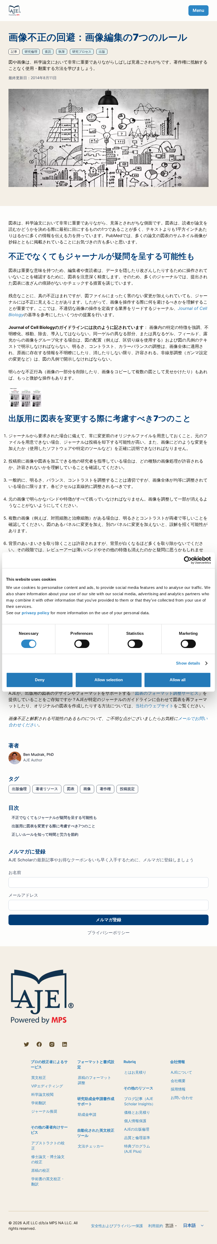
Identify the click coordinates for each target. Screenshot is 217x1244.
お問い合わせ (182, 1097)
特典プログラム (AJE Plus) (137, 1149)
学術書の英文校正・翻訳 (48, 1181)
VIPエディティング (47, 1086)
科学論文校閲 (42, 1094)
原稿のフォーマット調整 (94, 1080)
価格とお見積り (137, 1112)
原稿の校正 (40, 1170)
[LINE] (13, 1044)
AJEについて (181, 1072)
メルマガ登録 (108, 919)
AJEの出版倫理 (136, 1129)
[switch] (81, 644)
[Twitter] (26, 1044)
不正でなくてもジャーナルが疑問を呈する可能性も (54, 817)
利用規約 (155, 1225)
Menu (198, 10)
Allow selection (108, 680)
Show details (188, 663)
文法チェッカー (91, 1146)
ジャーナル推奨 (44, 1111)
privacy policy (35, 613)
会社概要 (178, 1080)
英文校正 (38, 1077)
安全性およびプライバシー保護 (117, 1225)
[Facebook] (39, 1044)
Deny (39, 680)
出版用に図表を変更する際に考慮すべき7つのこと (53, 826)
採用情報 (178, 1089)
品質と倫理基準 (137, 1137)
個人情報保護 (135, 1120)
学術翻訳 (38, 1103)
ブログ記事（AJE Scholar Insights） (139, 1101)
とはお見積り (135, 1072)
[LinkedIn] (64, 1044)
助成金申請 (87, 1114)
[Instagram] (52, 1044)
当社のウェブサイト (154, 705)
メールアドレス (23, 895)
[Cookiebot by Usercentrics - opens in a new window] (188, 560)
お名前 (14, 872)
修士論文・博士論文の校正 (48, 1159)
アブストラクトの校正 (48, 1145)
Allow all (178, 680)
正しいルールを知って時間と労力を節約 (45, 834)
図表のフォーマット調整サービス (166, 693)
